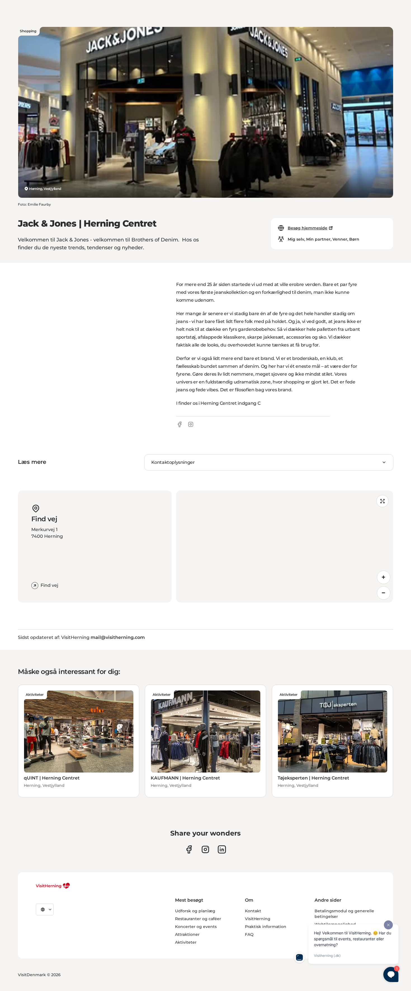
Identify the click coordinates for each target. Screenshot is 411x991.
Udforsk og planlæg (195, 910)
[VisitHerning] (53, 885)
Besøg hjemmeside (307, 228)
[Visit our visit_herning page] (205, 849)
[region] (284, 546)
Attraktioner (187, 934)
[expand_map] (382, 501)
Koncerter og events (196, 926)
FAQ (249, 934)
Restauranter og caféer (198, 918)
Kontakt (253, 910)
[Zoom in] (383, 577)
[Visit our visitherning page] (189, 849)
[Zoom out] (383, 593)
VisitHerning (257, 918)
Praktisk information (265, 926)
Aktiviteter (186, 942)
